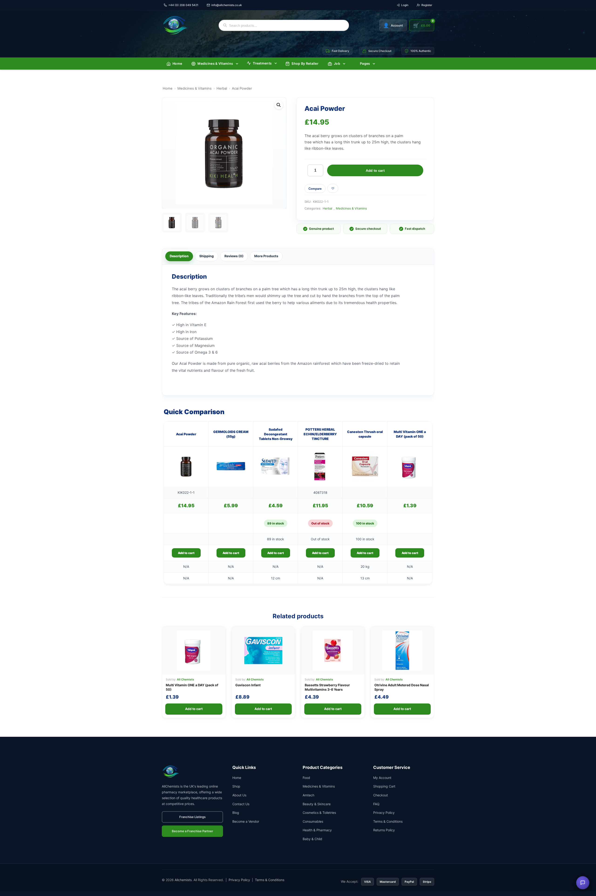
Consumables (313, 821)
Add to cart (375, 170)
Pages (365, 63)
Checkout (380, 795)
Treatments (262, 63)
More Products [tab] (266, 256)
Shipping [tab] (206, 256)
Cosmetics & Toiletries (319, 813)
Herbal (222, 88)
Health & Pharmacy (317, 830)
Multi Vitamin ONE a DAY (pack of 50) (410, 434)
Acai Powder (186, 434)
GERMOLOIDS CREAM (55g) (230, 434)
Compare (315, 188)
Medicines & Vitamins (215, 63)
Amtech (308, 795)
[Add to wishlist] (332, 188)
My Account (382, 778)
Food (306, 778)
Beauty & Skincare (317, 804)
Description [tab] (179, 256)
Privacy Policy (384, 813)
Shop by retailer (304, 63)
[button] (278, 105)
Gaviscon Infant (248, 685)
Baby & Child (312, 839)
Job (337, 63)
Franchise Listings (192, 817)
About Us (239, 795)
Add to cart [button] (186, 553)
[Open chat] (582, 882)
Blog (235, 813)
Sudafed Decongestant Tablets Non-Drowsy (275, 434)
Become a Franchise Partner (192, 831)
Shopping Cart (384, 786)
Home (177, 63)
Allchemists (183, 880)
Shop (236, 786)
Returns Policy (384, 830)
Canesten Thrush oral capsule (365, 434)
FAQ (376, 804)
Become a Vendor (245, 821)
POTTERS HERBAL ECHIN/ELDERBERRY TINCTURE (320, 434)
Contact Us (240, 804)
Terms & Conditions (388, 821)
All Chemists (185, 679)
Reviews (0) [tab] (234, 256)
